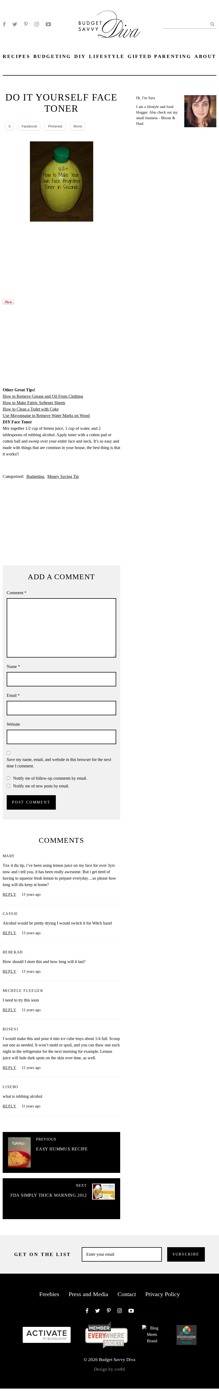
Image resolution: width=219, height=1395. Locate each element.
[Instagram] (36, 24)
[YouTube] (48, 24)
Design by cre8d (109, 1369)
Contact (127, 1294)
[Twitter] (14, 24)
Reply (9, 894)
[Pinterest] (26, 24)
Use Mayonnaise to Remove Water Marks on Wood (46, 415)
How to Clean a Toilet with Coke (31, 409)
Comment (16, 592)
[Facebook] (4, 24)
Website (13, 724)
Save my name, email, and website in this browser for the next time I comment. (59, 762)
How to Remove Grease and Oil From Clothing (43, 396)
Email (13, 695)
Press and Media (88, 1294)
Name (13, 666)
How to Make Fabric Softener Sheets (34, 402)
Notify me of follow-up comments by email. (50, 778)
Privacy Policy (162, 1294)
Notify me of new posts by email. (41, 786)
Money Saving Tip (63, 476)
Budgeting (35, 476)
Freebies (49, 1294)
